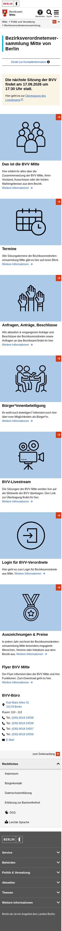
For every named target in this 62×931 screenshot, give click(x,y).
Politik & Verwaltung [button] (16, 872)
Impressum (11, 773)
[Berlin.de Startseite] (10, 4)
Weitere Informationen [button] (17, 902)
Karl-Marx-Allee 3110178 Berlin (17, 704)
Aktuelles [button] (8, 882)
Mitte (4, 21)
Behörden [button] (8, 862)
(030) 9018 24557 (23, 728)
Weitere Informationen (16, 187)
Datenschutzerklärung (18, 792)
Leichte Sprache (19, 822)
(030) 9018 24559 (23, 717)
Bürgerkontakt (13, 783)
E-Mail (10, 740)
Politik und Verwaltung (23, 21)
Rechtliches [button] (10, 764)
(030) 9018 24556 (23, 734)
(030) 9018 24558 (23, 723)
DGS (13, 812)
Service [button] (7, 852)
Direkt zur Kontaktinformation (29, 62)
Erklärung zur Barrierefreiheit (22, 802)
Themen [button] (7, 892)
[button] (56, 21)
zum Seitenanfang (44, 753)
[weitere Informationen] (4, 13)
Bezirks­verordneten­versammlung (22, 25)
